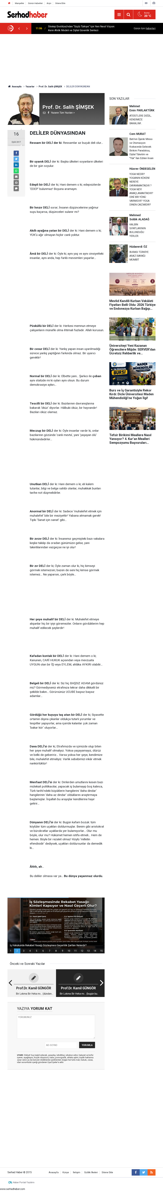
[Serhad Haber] (27, 14)
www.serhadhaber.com (12, 1189)
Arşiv (49, 3)
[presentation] (19, 28)
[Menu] (119, 15)
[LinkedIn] (16, 164)
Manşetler (19, 3)
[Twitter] (16, 159)
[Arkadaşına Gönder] (16, 176)
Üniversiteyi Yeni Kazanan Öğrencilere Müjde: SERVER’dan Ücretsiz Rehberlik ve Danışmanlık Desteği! (80, 28)
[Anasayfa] (9, 3)
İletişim (76, 1172)
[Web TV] (146, 3)
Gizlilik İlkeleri (91, 1172)
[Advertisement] (81, 58)
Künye (66, 1172)
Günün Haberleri (35, 3)
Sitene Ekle (60, 3)
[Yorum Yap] (16, 188)
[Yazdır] (16, 182)
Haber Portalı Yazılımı (23, 1182)
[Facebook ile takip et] (136, 1172)
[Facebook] (16, 153)
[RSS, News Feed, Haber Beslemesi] (152, 1172)
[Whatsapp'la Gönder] (16, 170)
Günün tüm (145, 28)
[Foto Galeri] (154, 3)
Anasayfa (54, 1172)
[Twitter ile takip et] (144, 1172)
